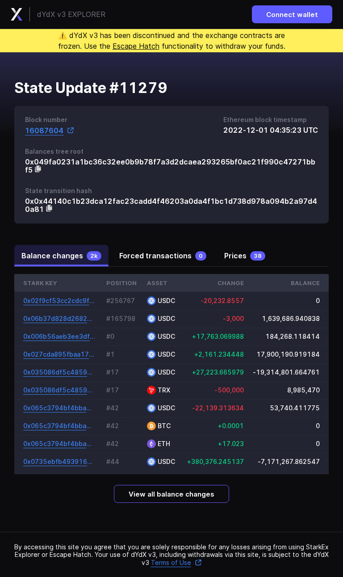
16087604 (44, 130)
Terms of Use (171, 562)
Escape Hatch (136, 46)
